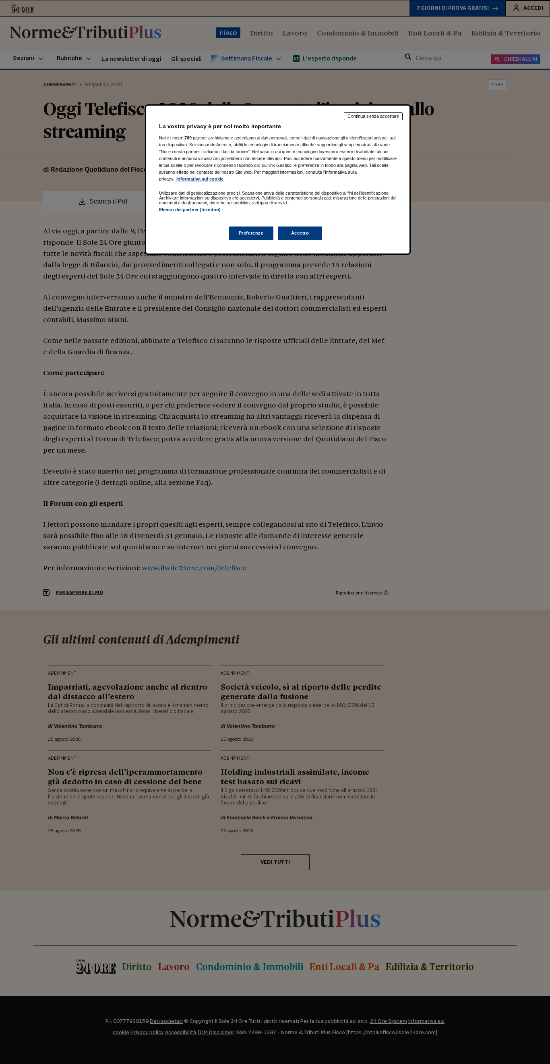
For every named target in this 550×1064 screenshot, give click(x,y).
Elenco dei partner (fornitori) (190, 209)
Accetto (300, 233)
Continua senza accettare (373, 116)
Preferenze (251, 233)
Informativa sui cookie (199, 179)
